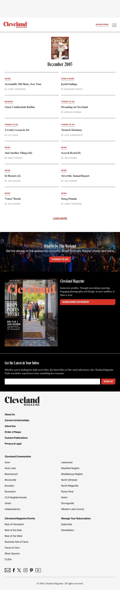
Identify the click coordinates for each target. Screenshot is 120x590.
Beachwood (11, 474)
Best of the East (13, 530)
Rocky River (67, 491)
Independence (12, 509)
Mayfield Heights (70, 468)
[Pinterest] (31, 570)
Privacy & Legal (13, 443)
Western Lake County (72, 509)
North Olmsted (69, 479)
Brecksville (10, 479)
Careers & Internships (17, 420)
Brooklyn (9, 485)
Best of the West (13, 536)
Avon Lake (10, 468)
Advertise (10, 426)
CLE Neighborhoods (16, 497)
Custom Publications (16, 437)
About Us (10, 414)
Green (8, 503)
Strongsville (67, 503)
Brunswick (10, 491)
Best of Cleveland (14, 524)
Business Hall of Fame (16, 541)
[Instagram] (26, 570)
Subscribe (102, 24)
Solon (64, 497)
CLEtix (8, 559)
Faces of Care (12, 547)
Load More (60, 218)
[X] (19, 570)
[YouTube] (38, 570)
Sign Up (108, 381)
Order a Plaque (13, 432)
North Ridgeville (69, 485)
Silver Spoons (12, 553)
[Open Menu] (114, 25)
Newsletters (67, 530)
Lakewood (66, 462)
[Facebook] (14, 570)
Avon (7, 462)
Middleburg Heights (72, 474)
